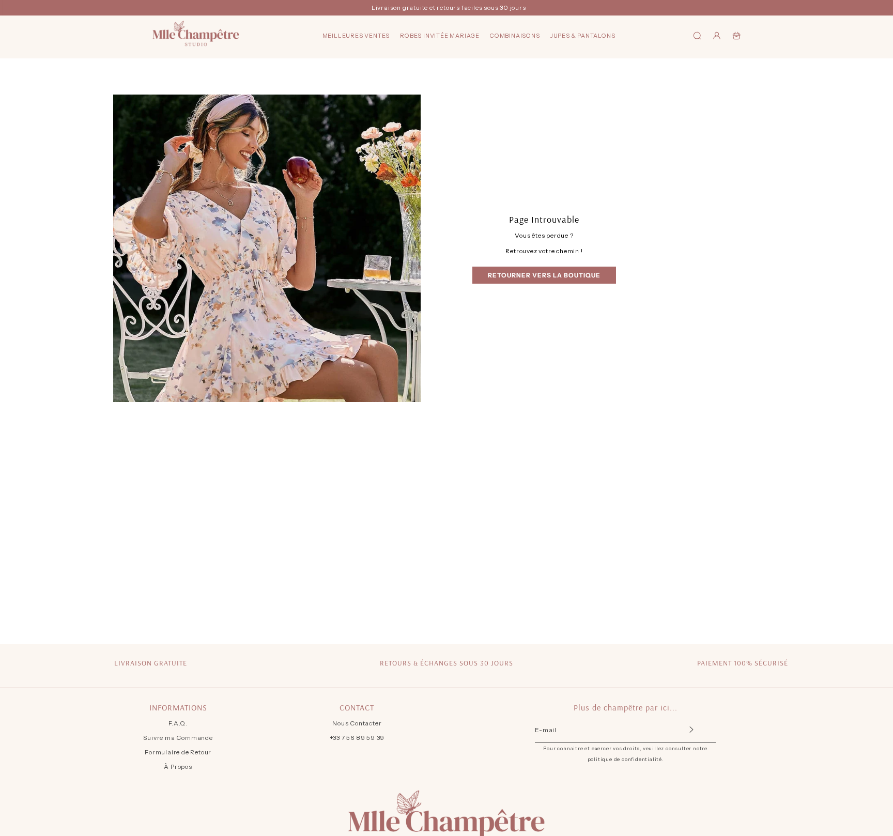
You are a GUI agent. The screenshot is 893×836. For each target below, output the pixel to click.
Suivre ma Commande (177, 737)
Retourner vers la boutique (544, 275)
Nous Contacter (356, 723)
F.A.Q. (178, 723)
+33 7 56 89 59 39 (357, 737)
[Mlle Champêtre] (196, 35)
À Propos (178, 766)
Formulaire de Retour (178, 752)
